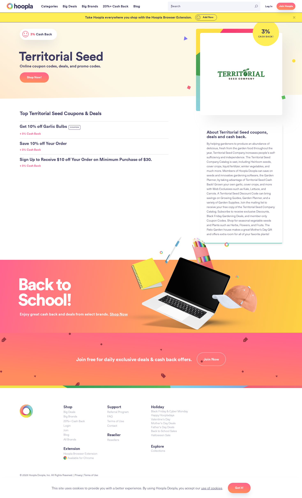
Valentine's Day (160, 419)
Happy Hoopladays (162, 415)
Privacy (78, 475)
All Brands (69, 439)
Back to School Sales (164, 431)
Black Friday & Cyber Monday (169, 411)
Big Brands (70, 416)
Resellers (113, 440)
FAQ (110, 416)
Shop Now (119, 314)
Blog (66, 434)
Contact (112, 425)
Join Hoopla (286, 6)
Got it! (239, 488)
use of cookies (211, 487)
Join (65, 430)
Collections (158, 451)
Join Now (211, 359)
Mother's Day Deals (163, 423)
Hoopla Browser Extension (80, 453)
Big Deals (69, 412)
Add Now (207, 17)
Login (67, 425)
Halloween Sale (161, 435)
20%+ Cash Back (74, 421)
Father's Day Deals (162, 427)
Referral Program (118, 412)
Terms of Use (115, 421)
